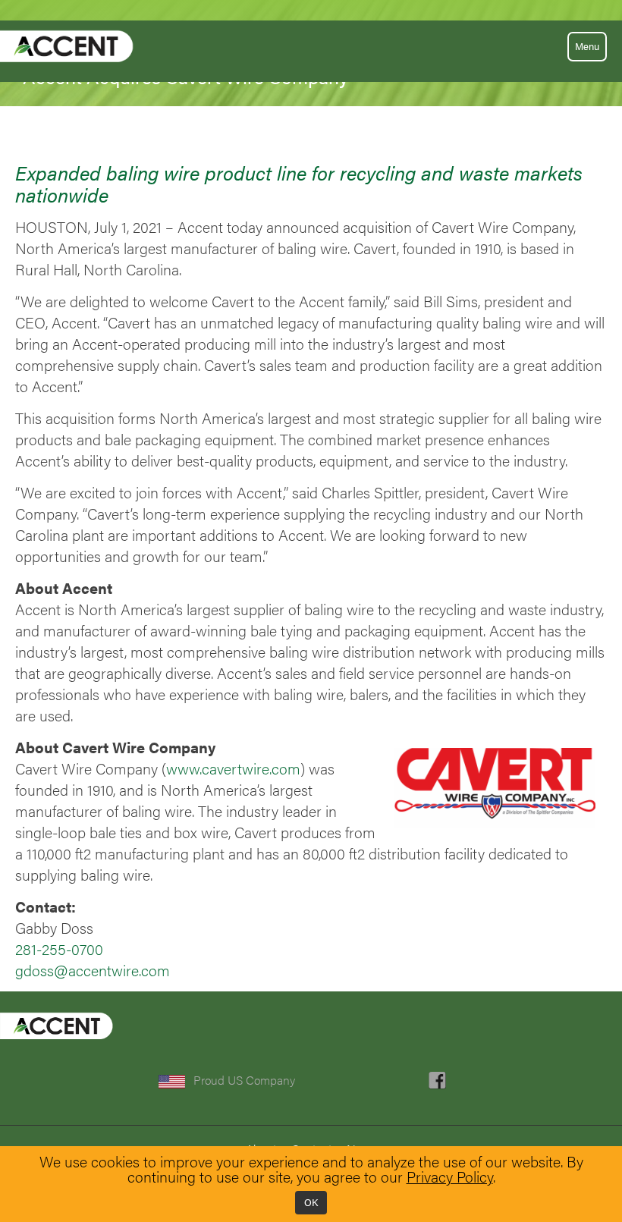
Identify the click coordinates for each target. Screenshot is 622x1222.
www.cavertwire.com (233, 768)
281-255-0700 (59, 949)
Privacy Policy (450, 1176)
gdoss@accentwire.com (92, 970)
